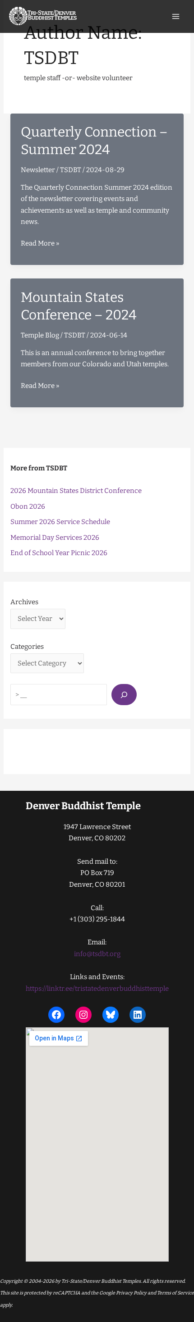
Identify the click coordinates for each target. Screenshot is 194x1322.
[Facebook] (56, 1015)
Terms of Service (175, 1293)
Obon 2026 (27, 506)
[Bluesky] (110, 1015)
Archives (24, 602)
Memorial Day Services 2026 (54, 537)
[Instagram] (83, 1015)
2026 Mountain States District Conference (76, 491)
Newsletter (38, 170)
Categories (27, 647)
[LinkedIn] (137, 1015)
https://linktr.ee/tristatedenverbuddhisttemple (97, 989)
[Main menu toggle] (175, 16)
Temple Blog (40, 335)
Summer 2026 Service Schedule (60, 522)
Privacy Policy (131, 1293)
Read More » (40, 244)
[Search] (124, 694)
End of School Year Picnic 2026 (58, 553)
